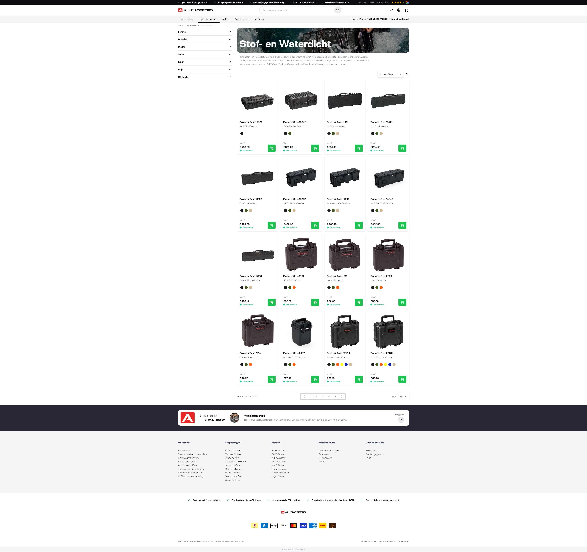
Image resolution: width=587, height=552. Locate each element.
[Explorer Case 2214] (258, 332)
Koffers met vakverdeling (190, 476)
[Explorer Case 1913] (345, 255)
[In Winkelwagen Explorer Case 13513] (402, 148)
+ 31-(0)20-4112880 (378, 19)
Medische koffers (233, 468)
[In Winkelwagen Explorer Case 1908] (315, 302)
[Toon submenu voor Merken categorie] (230, 19)
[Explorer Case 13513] (388, 101)
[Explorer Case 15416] (258, 255)
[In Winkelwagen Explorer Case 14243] (359, 225)
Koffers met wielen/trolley (191, 468)
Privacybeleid (404, 541)
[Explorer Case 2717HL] (388, 332)
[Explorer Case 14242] (301, 178)
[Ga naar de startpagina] (195, 10)
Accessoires (241, 18)
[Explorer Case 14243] (345, 178)
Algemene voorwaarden (387, 541)
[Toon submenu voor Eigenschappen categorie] (217, 19)
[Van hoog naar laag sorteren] (407, 74)
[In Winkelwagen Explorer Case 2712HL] (359, 379)
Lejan (368, 457)
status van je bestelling (296, 419)
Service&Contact (382, 2)
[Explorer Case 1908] (301, 255)
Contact (323, 461)
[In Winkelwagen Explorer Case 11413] (359, 148)
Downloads (324, 454)
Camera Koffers (233, 454)
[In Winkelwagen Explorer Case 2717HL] (402, 379)
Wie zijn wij (371, 450)
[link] (304, 396)
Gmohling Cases (280, 472)
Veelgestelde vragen (329, 450)
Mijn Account (325, 457)
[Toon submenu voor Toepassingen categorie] (195, 19)
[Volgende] (341, 396)
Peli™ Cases (278, 454)
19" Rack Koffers (233, 450)
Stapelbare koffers (187, 461)
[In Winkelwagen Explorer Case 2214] (272, 379)
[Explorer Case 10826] (258, 101)
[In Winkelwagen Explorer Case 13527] (272, 225)
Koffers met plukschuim (190, 472)
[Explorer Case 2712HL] (345, 332)
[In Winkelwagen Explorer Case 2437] (315, 379)
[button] (205, 31)
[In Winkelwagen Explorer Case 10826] (272, 148)
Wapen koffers (232, 479)
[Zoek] (337, 10)
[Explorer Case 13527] (258, 178)
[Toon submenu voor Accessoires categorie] (248, 19)
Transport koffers (233, 476)
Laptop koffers (232, 465)
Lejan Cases (278, 476)
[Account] (399, 10)
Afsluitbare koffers (187, 465)
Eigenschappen (208, 18)
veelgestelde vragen (265, 419)
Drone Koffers (232, 457)
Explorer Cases (279, 450)
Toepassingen (187, 18)
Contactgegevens (375, 454)
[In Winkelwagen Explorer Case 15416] (272, 302)
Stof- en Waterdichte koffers (192, 454)
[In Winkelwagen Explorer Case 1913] (359, 302)
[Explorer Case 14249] (388, 178)
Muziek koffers (232, 472)
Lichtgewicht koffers (188, 457)
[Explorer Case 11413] (345, 101)
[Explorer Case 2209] (388, 255)
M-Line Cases (279, 461)
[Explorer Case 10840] (301, 101)
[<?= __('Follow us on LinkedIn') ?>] (401, 420)
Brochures (258, 18)
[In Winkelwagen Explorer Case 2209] (402, 302)
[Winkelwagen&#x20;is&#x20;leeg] (406, 10)
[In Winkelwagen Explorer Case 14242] (315, 225)
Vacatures (362, 2)
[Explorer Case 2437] (301, 332)
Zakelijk (371, 2)
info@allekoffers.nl (400, 19)
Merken (225, 18)
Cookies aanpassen (368, 541)
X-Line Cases (278, 457)
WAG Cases (278, 465)
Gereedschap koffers (235, 461)
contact (320, 419)
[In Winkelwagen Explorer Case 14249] (402, 225)
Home (180, 25)
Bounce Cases (279, 468)
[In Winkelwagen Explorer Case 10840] (315, 148)
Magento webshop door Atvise (293, 549)
